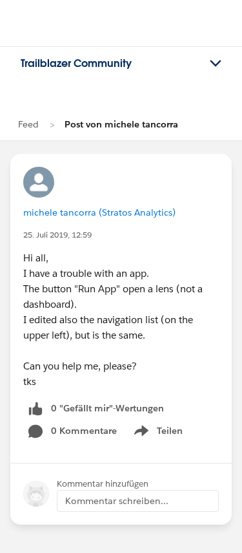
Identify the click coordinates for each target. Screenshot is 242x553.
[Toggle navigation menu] (215, 64)
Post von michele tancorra (121, 124)
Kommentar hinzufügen (102, 483)
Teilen (157, 433)
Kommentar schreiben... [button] (116, 501)
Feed (28, 124)
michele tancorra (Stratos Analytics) (99, 212)
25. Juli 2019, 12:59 (57, 234)
